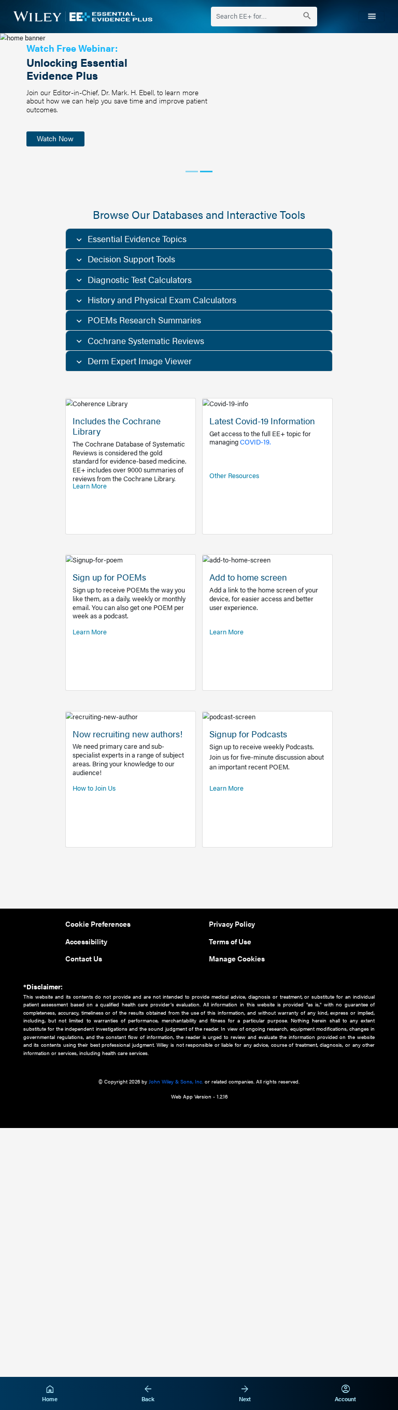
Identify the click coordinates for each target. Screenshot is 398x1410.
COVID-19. (255, 442)
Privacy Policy (232, 923)
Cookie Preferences (98, 923)
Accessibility (86, 941)
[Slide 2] (206, 171)
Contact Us (83, 958)
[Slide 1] (192, 171)
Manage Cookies (237, 958)
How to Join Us (94, 788)
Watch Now (55, 138)
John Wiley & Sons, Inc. (176, 1081)
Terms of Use (230, 941)
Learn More (90, 486)
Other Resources (234, 475)
